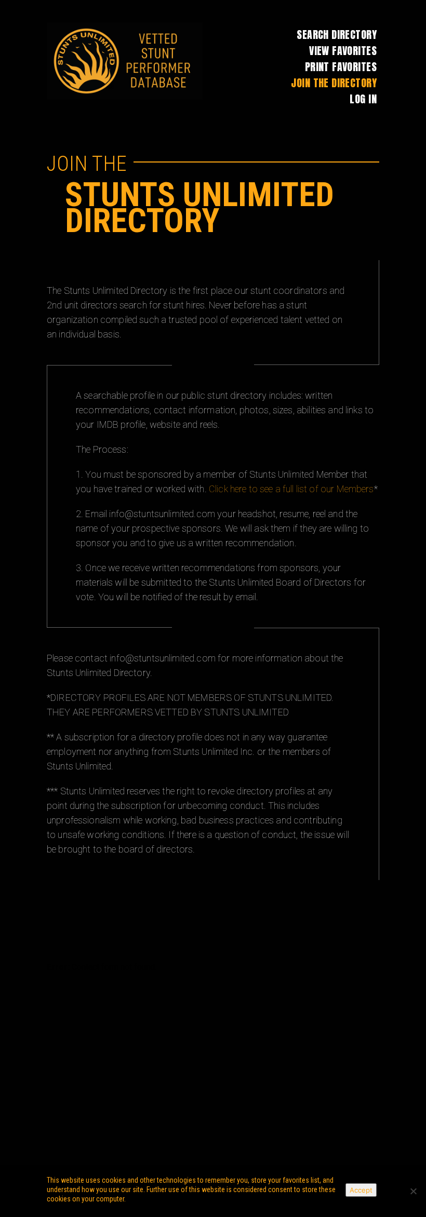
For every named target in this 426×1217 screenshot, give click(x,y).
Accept (361, 1190)
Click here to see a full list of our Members (291, 488)
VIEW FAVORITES (343, 51)
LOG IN (363, 99)
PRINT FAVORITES (341, 67)
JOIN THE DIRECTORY (334, 83)
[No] (413, 1191)
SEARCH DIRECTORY (337, 34)
